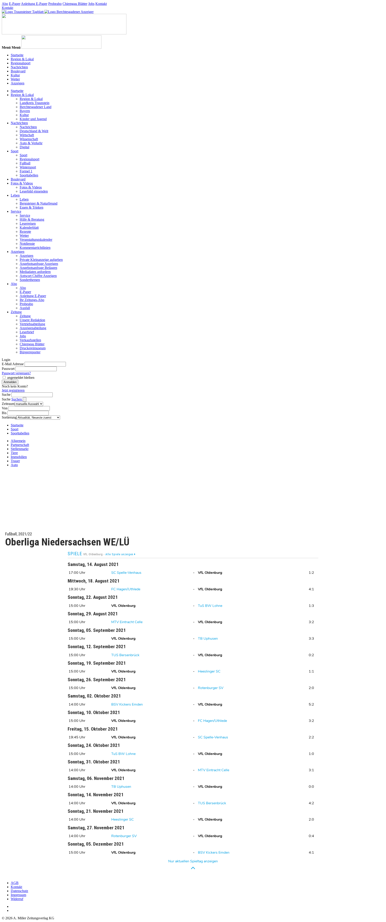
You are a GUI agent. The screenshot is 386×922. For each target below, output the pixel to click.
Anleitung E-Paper (34, 4)
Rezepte (25, 231)
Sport (14, 151)
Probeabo (55, 4)
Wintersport (28, 167)
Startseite (17, 55)
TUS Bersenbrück (125, 655)
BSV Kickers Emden (127, 704)
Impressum (18, 895)
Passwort (8, 369)
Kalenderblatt (29, 227)
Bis (4, 413)
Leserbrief (27, 332)
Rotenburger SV (210, 687)
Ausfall (25, 308)
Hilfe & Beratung (32, 219)
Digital (24, 147)
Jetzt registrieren (13, 390)
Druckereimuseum (33, 348)
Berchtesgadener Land (35, 107)
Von (5, 408)
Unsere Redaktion (32, 320)
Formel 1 (26, 171)
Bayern (25, 111)
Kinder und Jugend (33, 119)
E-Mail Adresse (13, 364)
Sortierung (9, 417)
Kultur (15, 75)
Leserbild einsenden (34, 191)
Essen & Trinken (31, 207)
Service (16, 211)
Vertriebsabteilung (32, 324)
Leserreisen (28, 223)
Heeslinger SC (209, 671)
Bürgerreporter (30, 352)
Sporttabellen (29, 175)
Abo (5, 4)
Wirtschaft (27, 135)
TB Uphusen (208, 638)
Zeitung (16, 312)
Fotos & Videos (22, 183)
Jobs (91, 4)
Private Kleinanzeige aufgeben (41, 260)
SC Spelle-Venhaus (126, 572)
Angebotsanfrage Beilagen (38, 268)
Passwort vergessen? (16, 373)
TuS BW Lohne (210, 605)
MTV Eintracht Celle (127, 622)
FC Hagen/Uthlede (125, 589)
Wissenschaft (29, 139)
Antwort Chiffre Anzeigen (38, 276)
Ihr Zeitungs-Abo (32, 300)
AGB (15, 883)
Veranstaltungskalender (36, 239)
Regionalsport (20, 63)
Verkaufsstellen (30, 340)
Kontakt (101, 4)
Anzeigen (17, 83)
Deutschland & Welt (34, 131)
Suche (6, 394)
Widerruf (17, 899)
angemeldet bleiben (20, 377)
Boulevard (18, 71)
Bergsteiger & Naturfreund (38, 203)
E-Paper (14, 4)
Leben (15, 195)
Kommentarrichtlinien (35, 247)
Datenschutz (19, 891)
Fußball (25, 163)
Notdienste (27, 243)
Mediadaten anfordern (35, 272)
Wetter (15, 79)
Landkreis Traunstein (34, 103)
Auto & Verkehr (31, 143)
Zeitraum (8, 404)
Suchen (17, 399)
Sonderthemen (30, 280)
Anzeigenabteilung (33, 328)
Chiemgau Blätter (75, 4)
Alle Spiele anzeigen (119, 554)
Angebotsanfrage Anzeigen (39, 264)
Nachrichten (19, 67)
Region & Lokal (22, 59)
